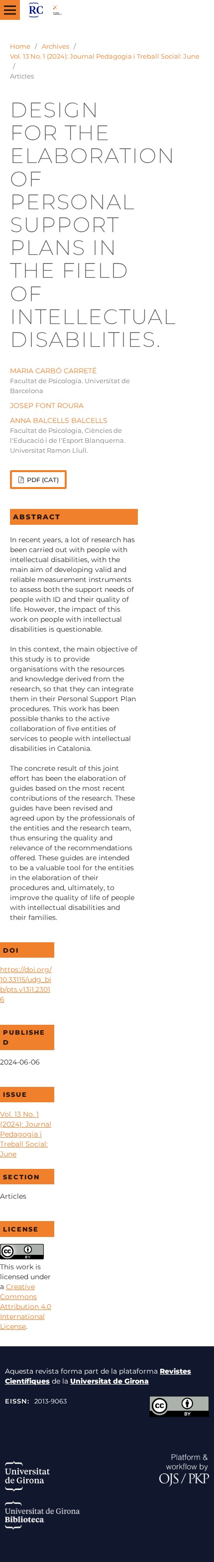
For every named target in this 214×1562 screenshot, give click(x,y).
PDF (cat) (42, 480)
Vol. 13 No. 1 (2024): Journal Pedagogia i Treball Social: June (105, 56)
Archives (55, 46)
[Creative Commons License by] (179, 1414)
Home (20, 46)
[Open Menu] (10, 10)
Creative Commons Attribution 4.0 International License (25, 1306)
